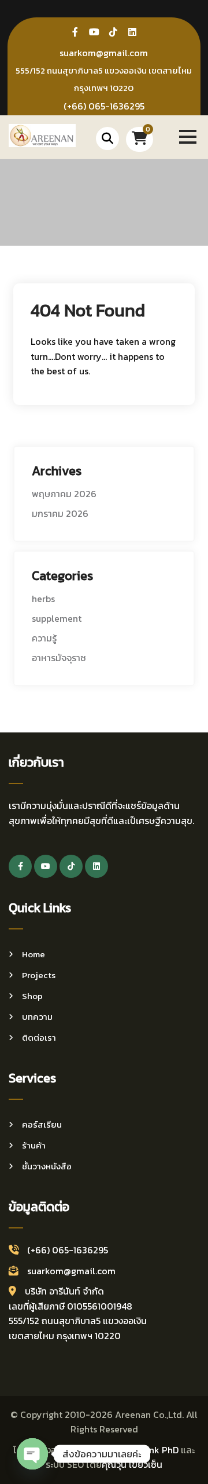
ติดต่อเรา (39, 1037)
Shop (32, 995)
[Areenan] (42, 134)
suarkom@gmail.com (104, 53)
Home (33, 954)
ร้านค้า (34, 1145)
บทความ (37, 1016)
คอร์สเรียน (42, 1124)
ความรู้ (44, 638)
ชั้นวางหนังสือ (47, 1166)
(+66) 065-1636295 (104, 106)
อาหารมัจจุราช (59, 658)
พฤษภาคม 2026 (64, 494)
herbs (43, 599)
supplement (56, 618)
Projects (38, 975)
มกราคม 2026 (60, 513)
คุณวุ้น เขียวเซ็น (132, 1464)
